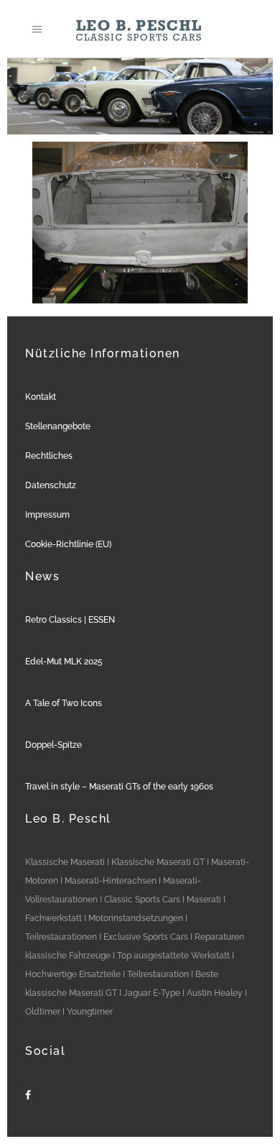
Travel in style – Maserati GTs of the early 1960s (119, 787)
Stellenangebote (57, 426)
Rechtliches (49, 456)
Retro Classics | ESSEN (70, 620)
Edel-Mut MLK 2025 (64, 661)
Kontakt (40, 397)
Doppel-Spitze (53, 745)
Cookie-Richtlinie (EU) (68, 544)
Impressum (47, 515)
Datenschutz (50, 485)
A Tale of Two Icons (63, 703)
